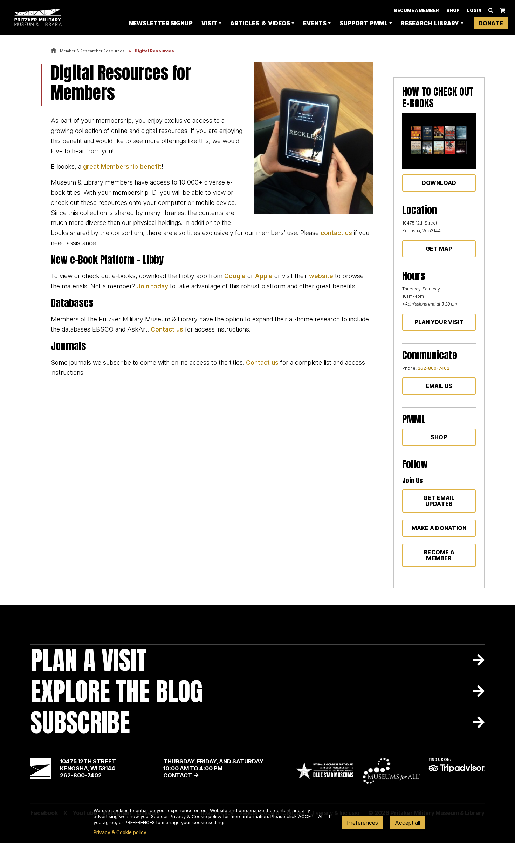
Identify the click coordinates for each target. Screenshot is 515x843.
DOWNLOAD (439, 182)
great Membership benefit (122, 166)
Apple (264, 276)
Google (235, 276)
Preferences (362, 822)
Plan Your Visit (439, 322)
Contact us (167, 329)
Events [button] (315, 23)
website (322, 276)
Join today (152, 286)
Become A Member (416, 10)
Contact (177, 775)
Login (474, 10)
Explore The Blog (116, 691)
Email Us (439, 385)
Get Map (439, 248)
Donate (491, 23)
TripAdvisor (456, 768)
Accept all (407, 822)
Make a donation (439, 527)
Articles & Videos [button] (260, 23)
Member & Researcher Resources (92, 50)
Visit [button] (209, 23)
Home (53, 50)
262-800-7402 (433, 368)
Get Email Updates (438, 500)
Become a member (439, 555)
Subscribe (80, 722)
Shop (453, 10)
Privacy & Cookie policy (120, 832)
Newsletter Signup (161, 23)
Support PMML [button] (363, 23)
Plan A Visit (88, 660)
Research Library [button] (430, 23)
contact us (336, 232)
